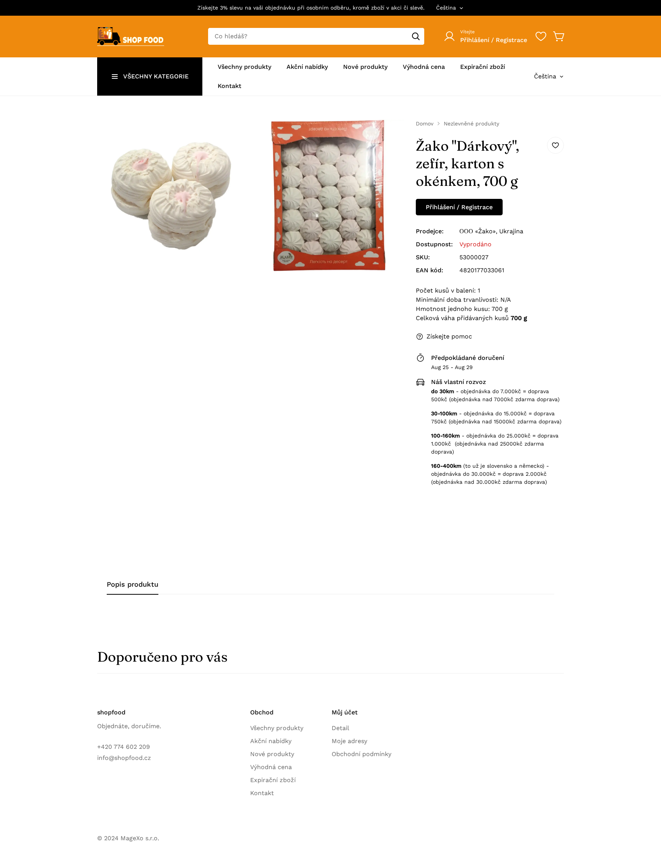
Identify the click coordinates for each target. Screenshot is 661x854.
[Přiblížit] (234, 135)
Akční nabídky (270, 741)
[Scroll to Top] (646, 812)
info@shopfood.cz (124, 757)
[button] (559, 36)
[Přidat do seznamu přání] (555, 145)
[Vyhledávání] (415, 36)
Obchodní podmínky (361, 754)
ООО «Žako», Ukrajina (491, 231)
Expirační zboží (273, 780)
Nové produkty (272, 754)
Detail (340, 728)
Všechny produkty (276, 728)
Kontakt (262, 793)
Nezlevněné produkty (471, 123)
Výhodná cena (271, 767)
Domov (424, 123)
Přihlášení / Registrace (459, 207)
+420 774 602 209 (123, 746)
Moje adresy (349, 741)
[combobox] (316, 36)
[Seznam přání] (540, 36)
